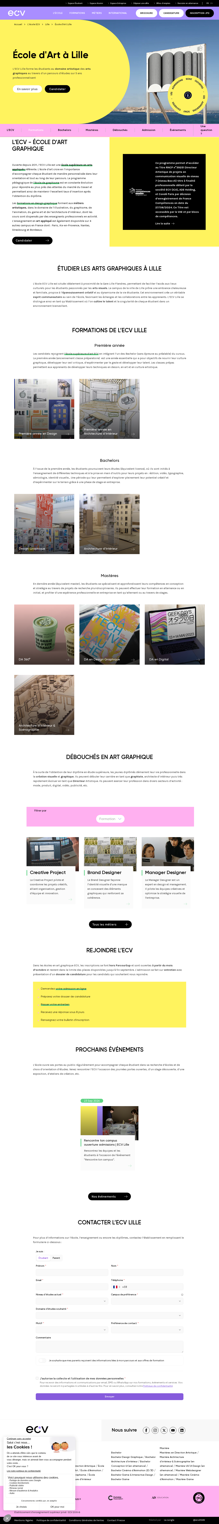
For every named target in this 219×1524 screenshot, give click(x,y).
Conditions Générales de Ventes (86, 1520)
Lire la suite (162, 223)
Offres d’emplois (163, 3)
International (118, 13)
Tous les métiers (104, 924)
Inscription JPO (199, 13)
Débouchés (120, 130)
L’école (58, 13)
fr (208, 3)
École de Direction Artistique (79, 1466)
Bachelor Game (120, 1479)
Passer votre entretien (55, 1004)
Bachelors (64, 130)
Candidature (171, 13)
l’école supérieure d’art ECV (81, 353)
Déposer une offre (141, 3)
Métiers (97, 13)
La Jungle (169, 1520)
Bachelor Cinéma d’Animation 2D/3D (132, 1470)
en (211, 3)
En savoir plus (27, 89)
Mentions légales (23, 1520)
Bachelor (116, 1453)
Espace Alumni (96, 3)
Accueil (18, 24)
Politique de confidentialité (51, 1520)
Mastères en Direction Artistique (178, 1453)
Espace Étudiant (75, 3)
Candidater (57, 89)
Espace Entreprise (118, 3)
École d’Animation (91, 1470)
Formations (77, 13)
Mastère (164, 1448)
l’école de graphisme (46, 182)
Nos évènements (104, 1196)
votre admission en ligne (71, 989)
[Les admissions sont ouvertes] (188, 95)
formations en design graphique (37, 203)
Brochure (146, 13)
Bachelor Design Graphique (127, 1457)
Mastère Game (185, 1479)
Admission (148, 130)
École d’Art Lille (63, 24)
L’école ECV (33, 24)
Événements (178, 130)
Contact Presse (116, 1520)
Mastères (92, 130)
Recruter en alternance (188, 3)
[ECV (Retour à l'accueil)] (16, 13)
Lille (47, 24)
